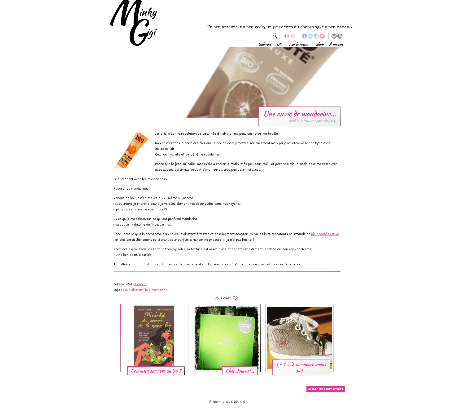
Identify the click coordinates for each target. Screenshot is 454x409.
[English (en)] (293, 36)
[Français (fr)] (287, 36)
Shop (319, 44)
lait (147, 290)
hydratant (136, 290)
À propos (336, 44)
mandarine (159, 290)
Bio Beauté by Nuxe (325, 234)
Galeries (264, 44)
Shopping (140, 284)
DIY (279, 44)
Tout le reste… (298, 44)
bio (125, 290)
